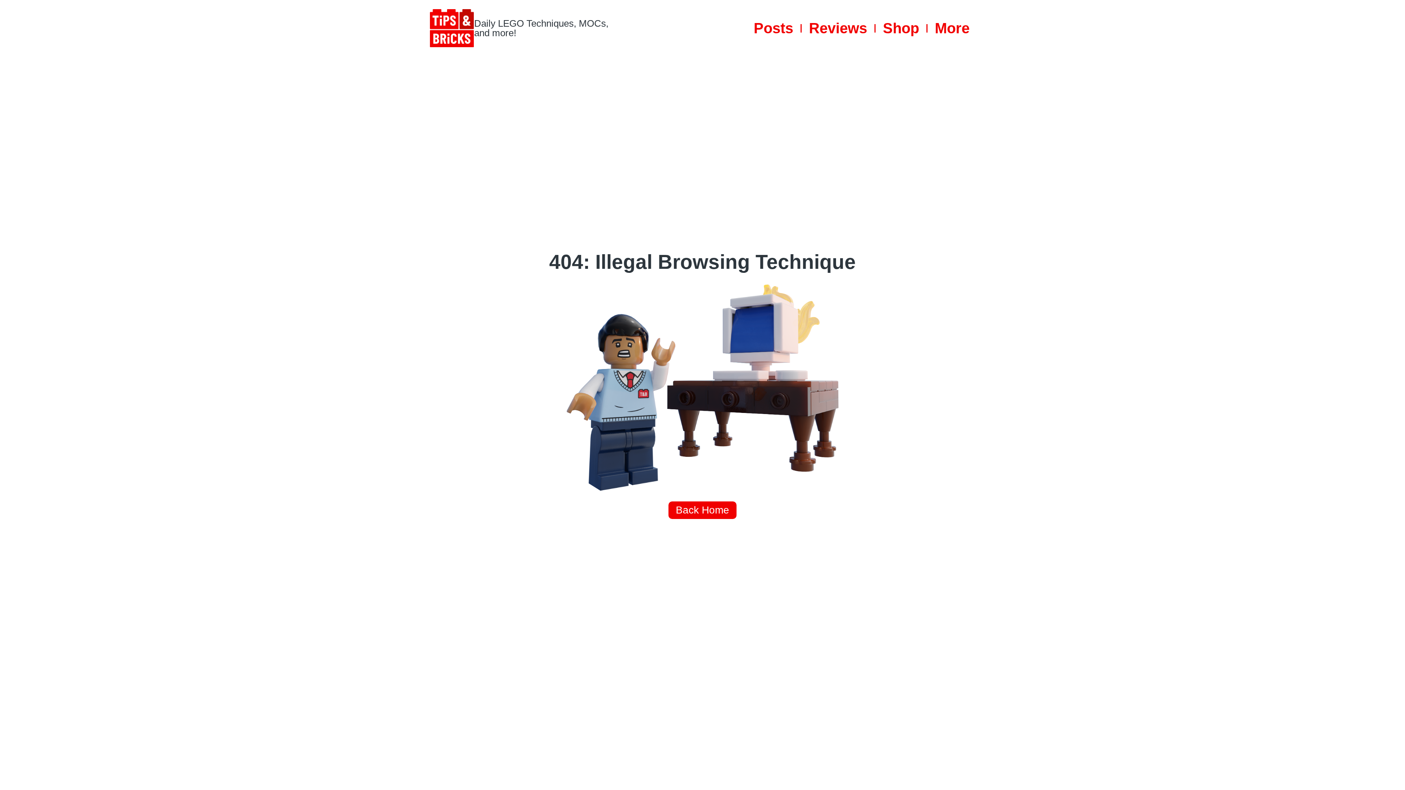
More (952, 28)
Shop (901, 28)
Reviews (838, 28)
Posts (773, 28)
